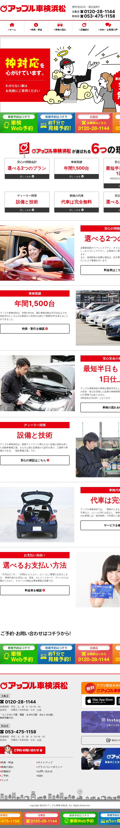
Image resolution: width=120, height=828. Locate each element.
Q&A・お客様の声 (108, 29)
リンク (4, 780)
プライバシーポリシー (50, 766)
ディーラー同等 (27, 202)
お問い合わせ (45, 771)
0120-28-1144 (99, 11)
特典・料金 (36, 29)
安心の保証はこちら (33, 460)
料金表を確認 (33, 590)
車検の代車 (76, 202)
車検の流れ (60, 29)
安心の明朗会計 (27, 169)
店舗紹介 (84, 29)
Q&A (40, 775)
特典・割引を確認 (33, 328)
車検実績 (76, 169)
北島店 (5, 695)
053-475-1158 (99, 16)
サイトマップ (45, 762)
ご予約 (4, 775)
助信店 (5, 725)
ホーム (12, 29)
